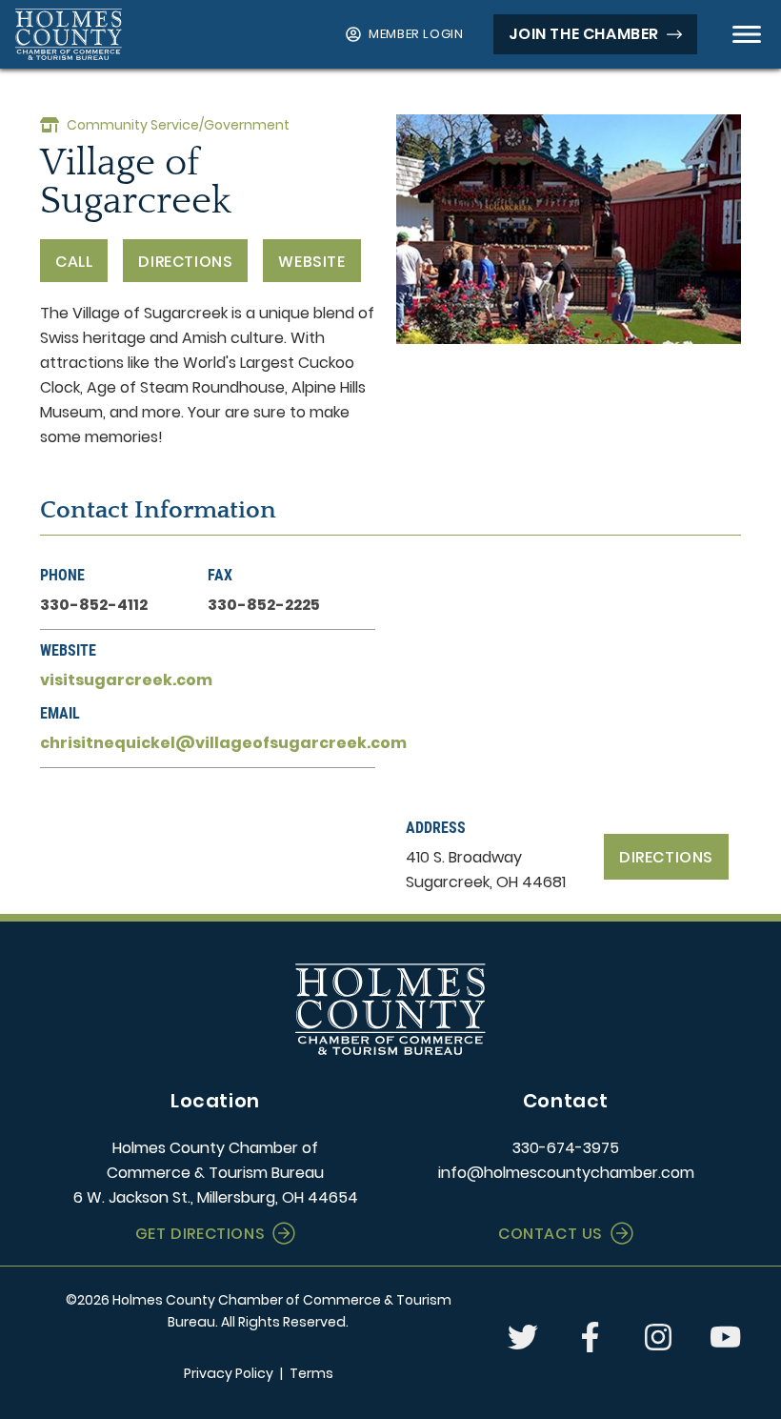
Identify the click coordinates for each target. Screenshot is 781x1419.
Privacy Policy (228, 1373)
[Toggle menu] (746, 34)
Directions (666, 857)
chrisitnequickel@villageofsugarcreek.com (223, 743)
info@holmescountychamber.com (566, 1173)
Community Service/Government (178, 124)
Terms (311, 1373)
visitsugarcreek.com (126, 680)
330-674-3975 (565, 1148)
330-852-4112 (94, 605)
